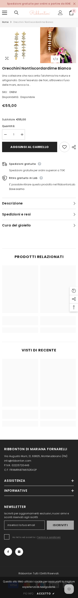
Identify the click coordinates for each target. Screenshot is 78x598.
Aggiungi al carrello (29, 147)
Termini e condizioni (49, 537)
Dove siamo (16, 189)
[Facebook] (8, 552)
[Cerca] (16, 12)
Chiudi (74, 3)
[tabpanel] (20, 45)
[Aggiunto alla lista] (64, 147)
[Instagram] (19, 552)
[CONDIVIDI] (73, 147)
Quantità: (8, 126)
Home (5, 22)
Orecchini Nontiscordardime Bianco (36, 68)
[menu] (4, 12)
